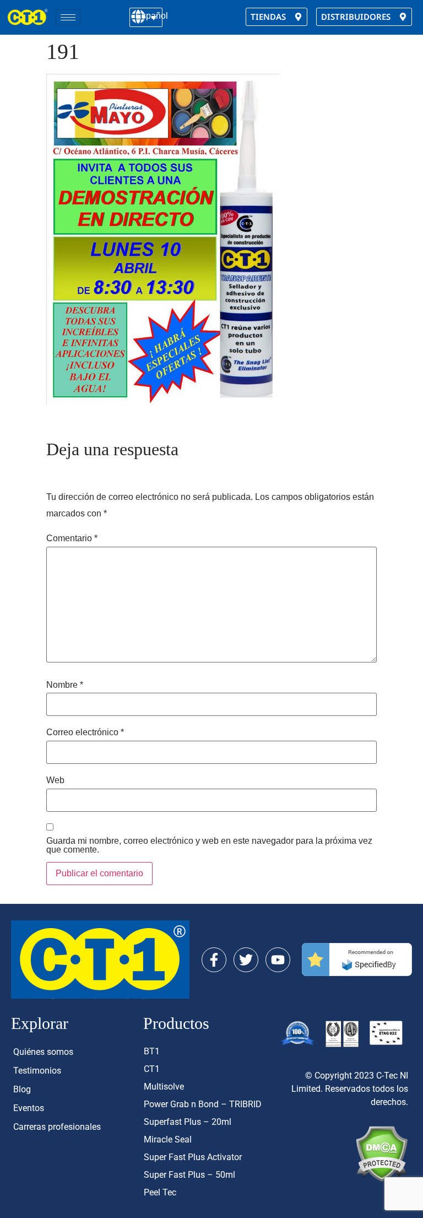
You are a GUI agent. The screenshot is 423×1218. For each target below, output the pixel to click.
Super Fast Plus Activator (193, 1157)
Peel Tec (160, 1192)
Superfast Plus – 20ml (187, 1122)
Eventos (28, 1108)
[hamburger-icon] (68, 17)
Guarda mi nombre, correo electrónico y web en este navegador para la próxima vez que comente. (209, 845)
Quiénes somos (43, 1052)
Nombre (64, 685)
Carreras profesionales (57, 1127)
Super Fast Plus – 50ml (189, 1175)
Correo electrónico (85, 732)
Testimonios (37, 1070)
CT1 (152, 1069)
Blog (22, 1089)
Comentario (71, 538)
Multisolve (164, 1086)
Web (55, 780)
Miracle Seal (168, 1139)
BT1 (152, 1051)
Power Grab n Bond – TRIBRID (203, 1104)
